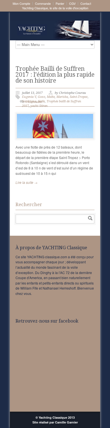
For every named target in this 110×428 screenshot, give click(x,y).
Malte (51, 97)
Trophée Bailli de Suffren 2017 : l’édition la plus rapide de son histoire (55, 74)
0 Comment (34, 102)
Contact (85, 3)
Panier (60, 3)
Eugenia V (29, 97)
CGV (72, 3)
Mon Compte (21, 3)
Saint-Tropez (79, 97)
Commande (43, 3)
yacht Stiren (39, 106)
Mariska (62, 97)
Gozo (41, 97)
